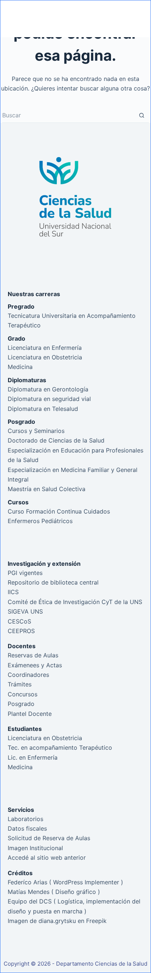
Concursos (22, 694)
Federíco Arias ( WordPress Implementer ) (65, 882)
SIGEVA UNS (25, 611)
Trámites (20, 684)
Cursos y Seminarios (36, 430)
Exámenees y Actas (35, 665)
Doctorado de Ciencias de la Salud (56, 440)
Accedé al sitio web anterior (47, 857)
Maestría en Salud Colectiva (46, 489)
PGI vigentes (25, 572)
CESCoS (19, 621)
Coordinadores (28, 674)
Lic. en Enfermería (33, 757)
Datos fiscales (27, 828)
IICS (13, 592)
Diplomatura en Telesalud (43, 408)
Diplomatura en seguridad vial (49, 398)
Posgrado (21, 703)
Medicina (20, 366)
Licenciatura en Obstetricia (45, 357)
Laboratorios (25, 819)
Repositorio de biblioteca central (53, 582)
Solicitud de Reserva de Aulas (49, 838)
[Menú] (131, 19)
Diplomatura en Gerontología (48, 389)
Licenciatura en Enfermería (45, 347)
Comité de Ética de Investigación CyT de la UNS (75, 602)
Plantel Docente (30, 713)
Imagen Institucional (35, 848)
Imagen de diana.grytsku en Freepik (57, 920)
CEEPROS (21, 631)
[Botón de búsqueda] (141, 115)
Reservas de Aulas (33, 655)
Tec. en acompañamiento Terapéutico (60, 747)
